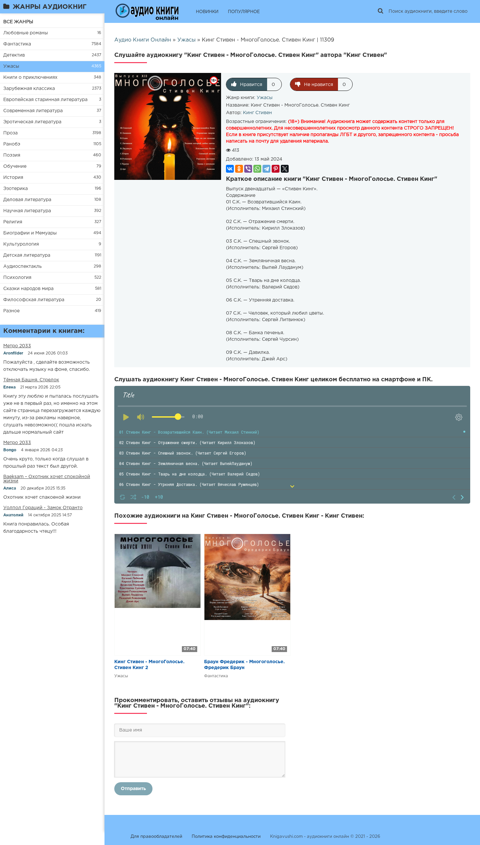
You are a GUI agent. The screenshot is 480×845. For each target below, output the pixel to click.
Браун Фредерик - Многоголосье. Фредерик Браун (244, 665)
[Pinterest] (276, 169)
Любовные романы (25, 33)
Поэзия (11, 155)
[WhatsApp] (257, 169)
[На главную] (147, 11)
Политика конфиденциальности (226, 836)
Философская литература (33, 300)
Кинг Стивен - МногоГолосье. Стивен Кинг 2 (149, 665)
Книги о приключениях (30, 77)
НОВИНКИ (207, 12)
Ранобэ (11, 144)
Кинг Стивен (257, 113)
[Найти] (380, 11)
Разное (11, 311)
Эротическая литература (32, 122)
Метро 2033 (17, 346)
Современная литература (33, 111)
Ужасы (11, 66)
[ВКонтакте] (230, 169)
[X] (285, 169)
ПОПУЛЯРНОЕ (244, 12)
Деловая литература (27, 200)
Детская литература (26, 255)
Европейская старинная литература (45, 100)
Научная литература (27, 211)
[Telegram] (266, 169)
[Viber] (248, 169)
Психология (17, 278)
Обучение (14, 166)
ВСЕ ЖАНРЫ (18, 22)
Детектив (14, 55)
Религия (12, 222)
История (13, 178)
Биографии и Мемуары (30, 233)
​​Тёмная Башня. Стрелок (31, 380)
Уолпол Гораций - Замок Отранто (43, 508)
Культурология (21, 244)
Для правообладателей (156, 836)
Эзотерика (15, 189)
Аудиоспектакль (22, 266)
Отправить (133, 789)
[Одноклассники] (239, 169)
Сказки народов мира (28, 289)
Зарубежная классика (29, 89)
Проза (10, 133)
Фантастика (17, 44)
